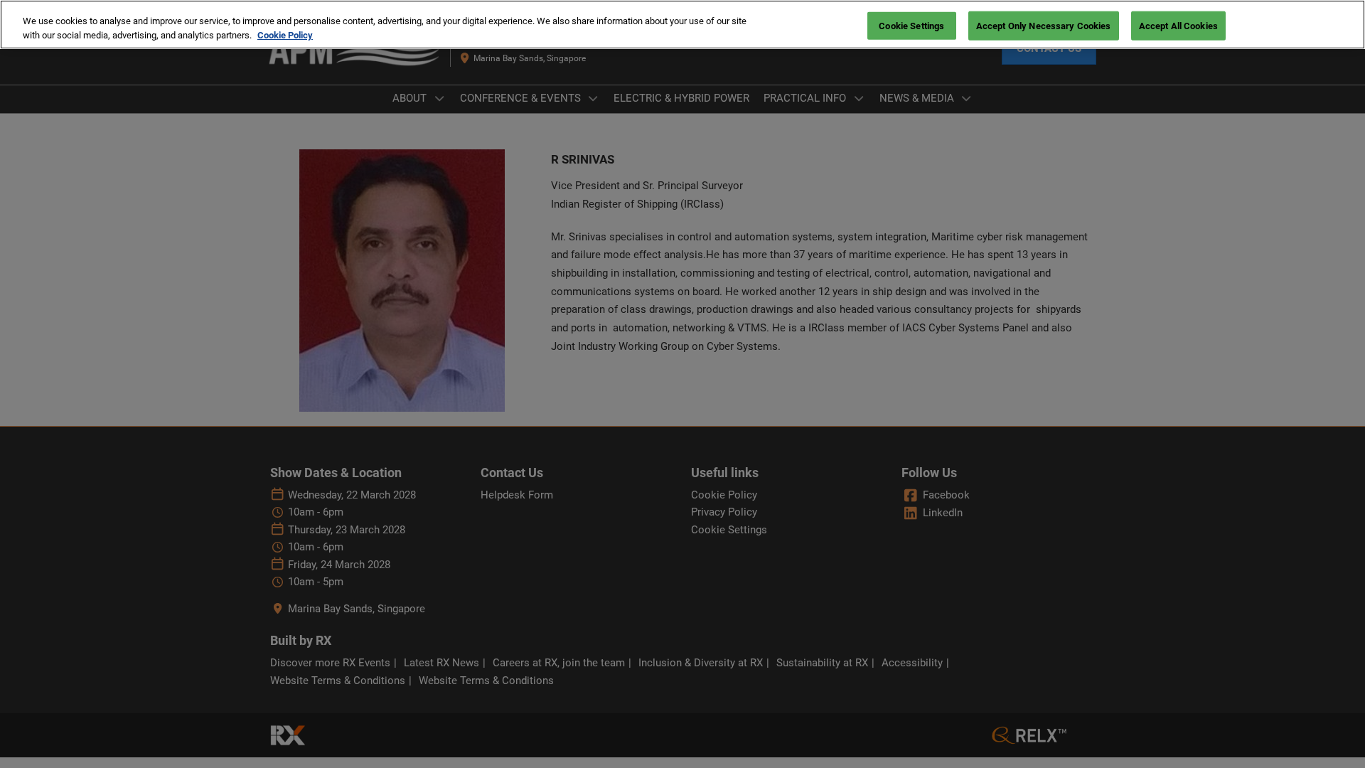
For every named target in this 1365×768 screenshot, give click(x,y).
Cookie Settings (911, 25)
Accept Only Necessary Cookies (1043, 25)
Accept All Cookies (1178, 25)
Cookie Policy (285, 35)
